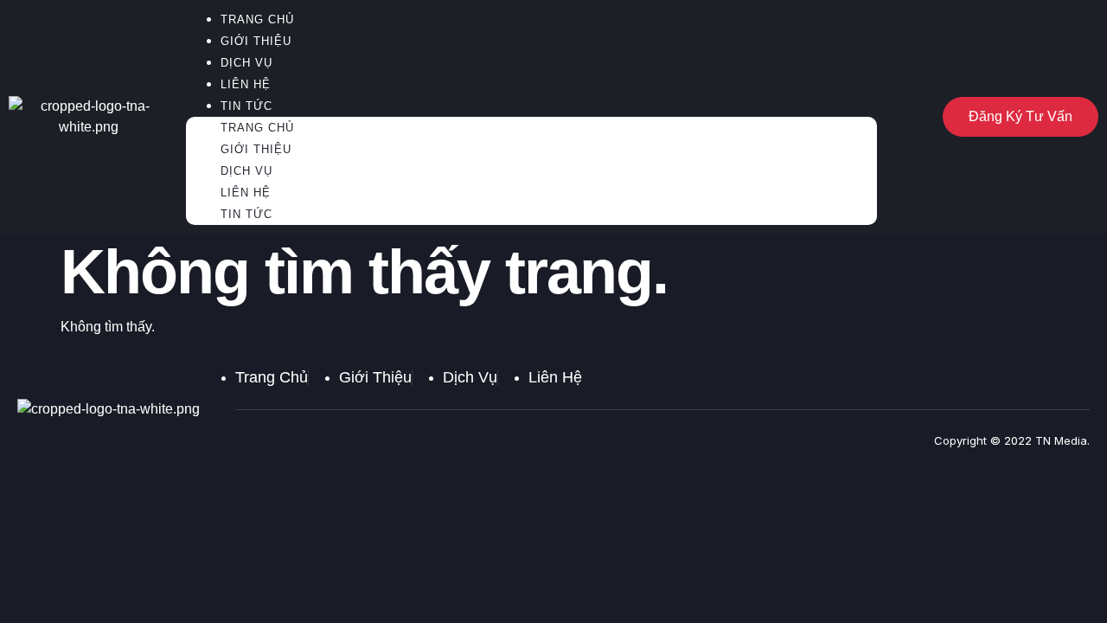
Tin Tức (246, 106)
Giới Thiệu (256, 41)
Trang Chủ (257, 127)
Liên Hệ (246, 84)
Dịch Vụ (246, 62)
